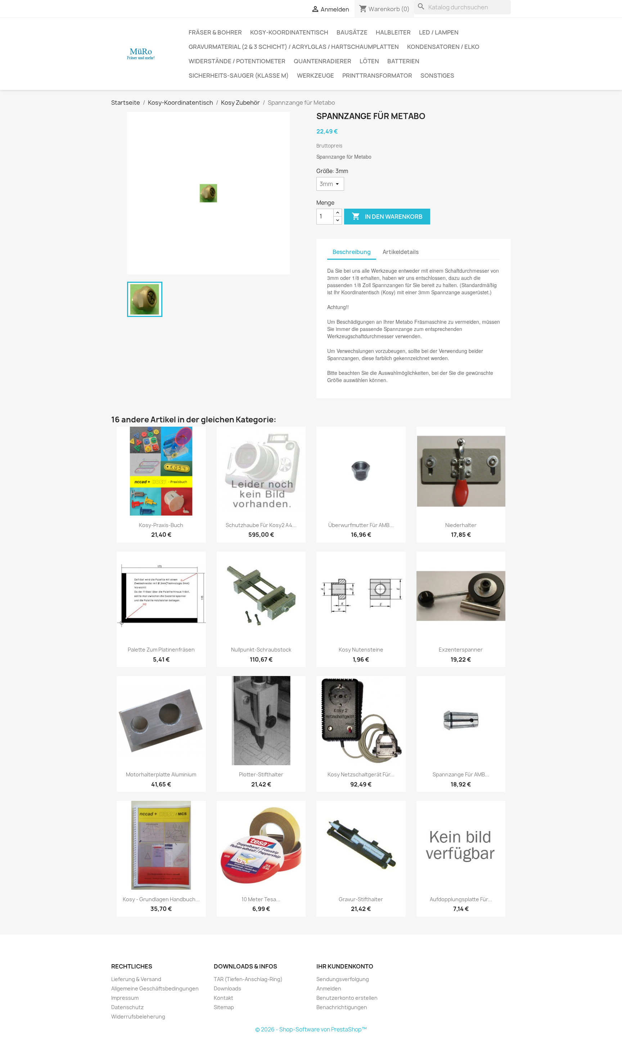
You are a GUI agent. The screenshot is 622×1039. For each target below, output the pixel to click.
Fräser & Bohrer (215, 32)
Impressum (125, 997)
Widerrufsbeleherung (138, 1016)
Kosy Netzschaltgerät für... (361, 774)
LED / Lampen (439, 32)
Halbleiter (393, 32)
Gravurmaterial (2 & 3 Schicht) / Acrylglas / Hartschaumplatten (294, 47)
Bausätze (352, 32)
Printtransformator (377, 76)
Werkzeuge (315, 76)
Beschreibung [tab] (352, 252)
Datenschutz (127, 1007)
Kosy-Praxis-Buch (161, 525)
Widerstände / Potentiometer (237, 61)
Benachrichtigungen (341, 1007)
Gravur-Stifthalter (361, 899)
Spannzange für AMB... (461, 774)
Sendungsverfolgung (342, 979)
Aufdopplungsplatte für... (461, 899)
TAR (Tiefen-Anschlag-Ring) (248, 979)
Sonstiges (437, 76)
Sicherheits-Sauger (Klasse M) (239, 76)
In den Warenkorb (387, 216)
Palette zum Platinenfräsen (161, 649)
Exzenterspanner (461, 649)
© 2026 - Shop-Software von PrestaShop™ (311, 1029)
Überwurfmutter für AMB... (361, 525)
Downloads (227, 988)
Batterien (403, 61)
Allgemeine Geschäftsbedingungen (155, 988)
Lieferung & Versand (136, 979)
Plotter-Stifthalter (261, 774)
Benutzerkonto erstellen (347, 997)
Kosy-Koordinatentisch (289, 32)
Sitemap (224, 1007)
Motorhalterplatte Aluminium (161, 774)
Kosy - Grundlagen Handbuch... (161, 899)
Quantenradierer (322, 61)
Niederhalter (461, 525)
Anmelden (328, 988)
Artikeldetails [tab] (401, 252)
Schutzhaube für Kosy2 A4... (261, 525)
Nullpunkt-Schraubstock (261, 649)
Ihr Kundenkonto (344, 966)
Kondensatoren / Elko (443, 47)
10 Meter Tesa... (261, 899)
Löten (369, 61)
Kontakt (223, 997)
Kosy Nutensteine (361, 649)
